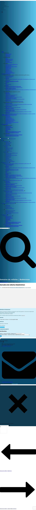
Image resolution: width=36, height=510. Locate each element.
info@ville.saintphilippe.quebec (7, 381)
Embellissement (8, 67)
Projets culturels (8, 123)
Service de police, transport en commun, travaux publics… (14, 190)
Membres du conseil (9, 59)
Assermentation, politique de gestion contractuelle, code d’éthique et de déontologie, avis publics (21, 89)
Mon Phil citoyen (8, 70)
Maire (7, 58)
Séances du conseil (9, 60)
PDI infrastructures (9, 71)
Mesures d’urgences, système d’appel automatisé (14, 101)
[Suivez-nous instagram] (3, 342)
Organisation (8, 55)
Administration (6, 141)
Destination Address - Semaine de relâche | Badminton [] (10, 334)
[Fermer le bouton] (0, 337)
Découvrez (6, 152)
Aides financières (7, 224)
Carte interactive (8, 65)
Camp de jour (8, 116)
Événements (5, 282)
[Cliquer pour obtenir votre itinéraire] (1, 336)
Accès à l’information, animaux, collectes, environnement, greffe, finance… (17, 163)
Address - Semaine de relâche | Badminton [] (8, 333)
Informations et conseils (8, 215)
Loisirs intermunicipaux (10, 119)
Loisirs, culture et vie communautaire (9, 114)
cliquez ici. (23, 315)
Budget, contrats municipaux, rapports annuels (14, 87)
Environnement (5, 124)
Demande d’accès (10, 77)
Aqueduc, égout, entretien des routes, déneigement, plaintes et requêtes (18, 111)
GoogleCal (6, 329)
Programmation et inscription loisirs (12, 122)
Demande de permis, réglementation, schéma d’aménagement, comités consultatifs (20, 113)
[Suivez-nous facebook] (1, 342)
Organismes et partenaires (10, 120)
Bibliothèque (8, 115)
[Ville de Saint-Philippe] (8, 138)
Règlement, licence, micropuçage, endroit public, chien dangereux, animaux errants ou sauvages (20, 79)
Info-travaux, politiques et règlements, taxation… (12, 180)
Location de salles (9, 118)
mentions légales (15, 383)
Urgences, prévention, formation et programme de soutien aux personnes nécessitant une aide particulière (19, 104)
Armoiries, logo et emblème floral (11, 64)
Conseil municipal (7, 145)
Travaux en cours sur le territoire (11, 94)
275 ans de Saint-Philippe (10, 72)
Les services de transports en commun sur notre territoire (16, 109)
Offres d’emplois (8, 54)
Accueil (1, 282)
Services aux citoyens (6, 73)
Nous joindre (8, 56)
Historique (7, 69)
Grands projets (8, 68)
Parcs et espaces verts (10, 121)
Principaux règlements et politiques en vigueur (14, 96)
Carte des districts (9, 62)
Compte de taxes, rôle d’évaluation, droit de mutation (15, 99)
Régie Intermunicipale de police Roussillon (13, 107)
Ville (3, 51)
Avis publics (8, 61)
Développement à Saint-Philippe (11, 66)
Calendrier (2, 329)
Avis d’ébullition (8, 84)
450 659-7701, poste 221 (6, 346)
